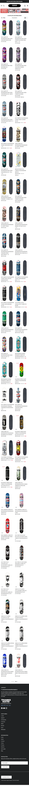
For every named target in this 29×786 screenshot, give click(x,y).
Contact (2, 741)
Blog (2, 750)
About (2, 739)
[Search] (4, 5)
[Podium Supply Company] (14, 5)
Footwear (3, 721)
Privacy (2, 745)
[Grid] (25, 18)
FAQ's (2, 737)
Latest (2, 715)
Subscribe (5, 766)
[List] (27, 18)
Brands (2, 725)
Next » (16, 681)
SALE (2, 727)
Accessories (3, 719)
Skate (2, 723)
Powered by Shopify (15, 780)
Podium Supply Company (8, 780)
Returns (2, 747)
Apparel (2, 717)
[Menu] (1, 5)
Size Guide (3, 748)
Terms (2, 743)
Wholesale (3, 729)
